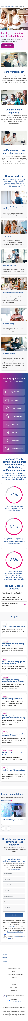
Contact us (7, 45)
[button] (3, 828)
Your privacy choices (16, 1001)
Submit (14, 915)
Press (14, 981)
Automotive (15, 400)
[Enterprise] (7, 2)
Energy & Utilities (16, 408)
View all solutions (6, 800)
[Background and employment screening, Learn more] (14, 204)
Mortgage (14, 432)
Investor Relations (14, 987)
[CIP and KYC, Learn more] (14, 233)
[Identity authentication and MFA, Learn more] (14, 291)
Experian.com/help (15, 869)
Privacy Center (14, 971)
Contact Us (14, 990)
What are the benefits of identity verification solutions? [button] (12, 598)
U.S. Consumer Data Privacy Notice (14, 974)
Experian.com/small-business (15, 932)
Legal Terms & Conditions (14, 968)
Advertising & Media (15, 392)
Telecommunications (17, 448)
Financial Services (17, 416)
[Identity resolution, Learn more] (14, 353)
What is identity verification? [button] (12, 593)
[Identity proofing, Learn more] (14, 321)
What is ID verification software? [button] (10, 605)
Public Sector (15, 440)
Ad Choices (14, 977)
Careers (14, 984)
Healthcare (15, 424)
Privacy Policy (16, 936)
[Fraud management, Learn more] (14, 261)
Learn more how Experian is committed (15, 996)
